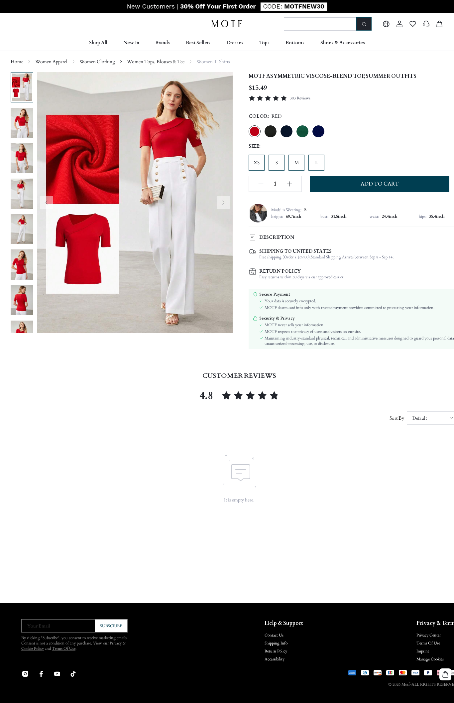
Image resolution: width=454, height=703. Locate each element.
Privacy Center (428, 635)
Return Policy (276, 651)
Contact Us (274, 635)
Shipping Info (276, 643)
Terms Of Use (63, 648)
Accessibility (274, 659)
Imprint (422, 651)
